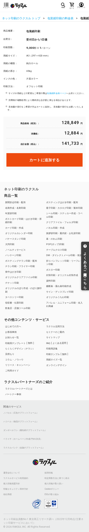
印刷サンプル (56, 354)
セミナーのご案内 (55, 332)
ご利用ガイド (12, 370)
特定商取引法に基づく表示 (56, 478)
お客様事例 (11, 332)
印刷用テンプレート (18, 343)
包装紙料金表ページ (56, 93)
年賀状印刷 (11, 213)
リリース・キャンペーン (17, 365)
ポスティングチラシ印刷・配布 (21, 261)
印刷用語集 (52, 348)
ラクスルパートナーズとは (18, 388)
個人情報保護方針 (11, 484)
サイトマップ (53, 337)
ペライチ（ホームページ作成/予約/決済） (22, 439)
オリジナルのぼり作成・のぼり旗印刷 (23, 290)
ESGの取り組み (51, 494)
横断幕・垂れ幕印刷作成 (58, 286)
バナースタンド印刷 (15, 239)
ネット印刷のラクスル (21, 189)
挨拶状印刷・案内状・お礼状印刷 (63, 233)
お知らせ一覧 (12, 337)
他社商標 (7, 494)
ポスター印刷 (53, 269)
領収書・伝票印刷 (14, 302)
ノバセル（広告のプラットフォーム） (20, 413)
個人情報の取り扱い (53, 484)
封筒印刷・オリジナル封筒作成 (62, 275)
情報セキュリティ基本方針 (15, 489)
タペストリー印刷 (14, 297)
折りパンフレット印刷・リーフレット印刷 (64, 263)
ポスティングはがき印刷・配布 (62, 202)
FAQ (56, 343)
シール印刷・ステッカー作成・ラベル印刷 (64, 215)
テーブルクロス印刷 (56, 250)
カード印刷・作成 (14, 228)
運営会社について (11, 473)
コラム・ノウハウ (14, 359)
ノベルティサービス (15, 250)
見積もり (9, 354)
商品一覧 (11, 196)
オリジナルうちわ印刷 (57, 297)
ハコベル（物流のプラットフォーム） (20, 422)
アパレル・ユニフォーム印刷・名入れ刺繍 (64, 304)
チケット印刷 (12, 283)
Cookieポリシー (51, 489)
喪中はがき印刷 (13, 272)
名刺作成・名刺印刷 (15, 208)
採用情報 (48, 473)
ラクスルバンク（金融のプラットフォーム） (24, 448)
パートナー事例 (13, 394)
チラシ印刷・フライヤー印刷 (20, 266)
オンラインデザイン (56, 365)
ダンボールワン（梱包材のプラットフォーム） (25, 430)
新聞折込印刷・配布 (15, 202)
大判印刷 (9, 244)
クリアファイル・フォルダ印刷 (62, 222)
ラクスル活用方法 (55, 326)
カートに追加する (44, 160)
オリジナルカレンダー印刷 (18, 233)
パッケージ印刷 (13, 255)
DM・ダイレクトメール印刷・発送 (64, 255)
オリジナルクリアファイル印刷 (21, 277)
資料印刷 (50, 280)
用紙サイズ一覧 (54, 359)
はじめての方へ (13, 326)
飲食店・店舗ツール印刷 (17, 308)
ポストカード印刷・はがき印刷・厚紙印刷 (23, 221)
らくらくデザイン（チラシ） (20, 348)
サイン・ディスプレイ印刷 (59, 291)
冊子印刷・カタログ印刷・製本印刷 (64, 208)
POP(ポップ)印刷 (55, 244)
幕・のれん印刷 (54, 239)
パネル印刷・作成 (55, 228)
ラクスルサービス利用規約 (15, 478)
